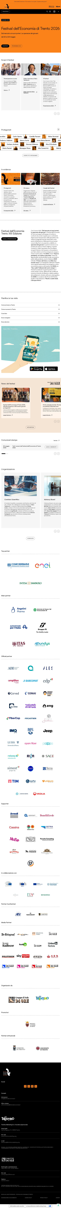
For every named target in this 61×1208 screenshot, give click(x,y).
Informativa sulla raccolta (17, 1206)
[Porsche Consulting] (47, 839)
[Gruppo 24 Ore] (18, 1000)
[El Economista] (23, 933)
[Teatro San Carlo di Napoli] (47, 851)
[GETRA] (47, 827)
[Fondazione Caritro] (43, 914)
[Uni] (30, 781)
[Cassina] (14, 827)
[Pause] (58, 129)
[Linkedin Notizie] (53, 944)
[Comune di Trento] (18, 1048)
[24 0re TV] (38, 943)
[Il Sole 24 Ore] (53, 934)
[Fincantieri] (30, 718)
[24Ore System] (53, 966)
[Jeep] (48, 731)
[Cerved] (13, 693)
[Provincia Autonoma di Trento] (30, 1025)
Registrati (5, 11)
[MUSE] (14, 839)
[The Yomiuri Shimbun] (38, 955)
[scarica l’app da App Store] (51, 368)
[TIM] (13, 781)
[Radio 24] (23, 944)
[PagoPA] (48, 743)
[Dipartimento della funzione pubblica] (53, 884)
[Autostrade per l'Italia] (18, 627)
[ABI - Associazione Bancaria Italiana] (13, 668)
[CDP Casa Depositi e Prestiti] (48, 681)
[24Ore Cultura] (23, 966)
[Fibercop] (13, 718)
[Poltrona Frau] (30, 839)
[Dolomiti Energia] (30, 706)
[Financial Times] (38, 933)
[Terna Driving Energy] (48, 768)
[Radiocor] (8, 944)
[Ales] (48, 668)
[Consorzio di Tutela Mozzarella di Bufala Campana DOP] (30, 827)
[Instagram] (25, 1086)
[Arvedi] (14, 815)
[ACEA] (30, 668)
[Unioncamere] (22, 794)
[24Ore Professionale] (38, 966)
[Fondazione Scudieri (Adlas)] (48, 718)
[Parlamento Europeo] (8, 884)
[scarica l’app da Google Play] (36, 368)
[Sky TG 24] (23, 954)
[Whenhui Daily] (53, 954)
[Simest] (13, 768)
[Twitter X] (35, 1086)
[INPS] (30, 731)
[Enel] (42, 565)
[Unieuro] (48, 781)
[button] (3, 453)
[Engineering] (48, 706)
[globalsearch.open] (47, 11)
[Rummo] (14, 851)
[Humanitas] (45, 895)
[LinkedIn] (32, 1086)
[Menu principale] (58, 11)
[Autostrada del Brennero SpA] (42, 610)
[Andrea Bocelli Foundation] (18, 914)
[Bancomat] (30, 681)
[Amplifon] (13, 681)
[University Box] (30, 863)
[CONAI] (30, 693)
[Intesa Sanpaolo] (30, 583)
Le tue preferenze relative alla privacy (36, 1206)
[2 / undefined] (55, 113)
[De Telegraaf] (8, 933)
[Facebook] (28, 1086)
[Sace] (48, 756)
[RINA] (30, 756)
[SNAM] (30, 768)
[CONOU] (48, 693)
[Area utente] (50, 11)
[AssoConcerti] (30, 914)
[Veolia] (39, 794)
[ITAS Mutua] (18, 644)
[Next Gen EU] (38, 884)
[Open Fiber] (30, 743)
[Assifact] (30, 815)
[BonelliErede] (47, 815)
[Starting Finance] (30, 851)
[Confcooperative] (18, 565)
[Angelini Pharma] (18, 610)
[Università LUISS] (13, 743)
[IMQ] (13, 731)
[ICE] (30, 895)
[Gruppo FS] (42, 627)
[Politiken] (8, 955)
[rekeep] (13, 756)
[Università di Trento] (42, 1048)
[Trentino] (42, 998)
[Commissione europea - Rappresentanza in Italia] (23, 884)
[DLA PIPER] (13, 706)
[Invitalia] (16, 895)
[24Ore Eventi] (8, 966)
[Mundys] (42, 644)
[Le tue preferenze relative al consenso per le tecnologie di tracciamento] (58, 1205)
